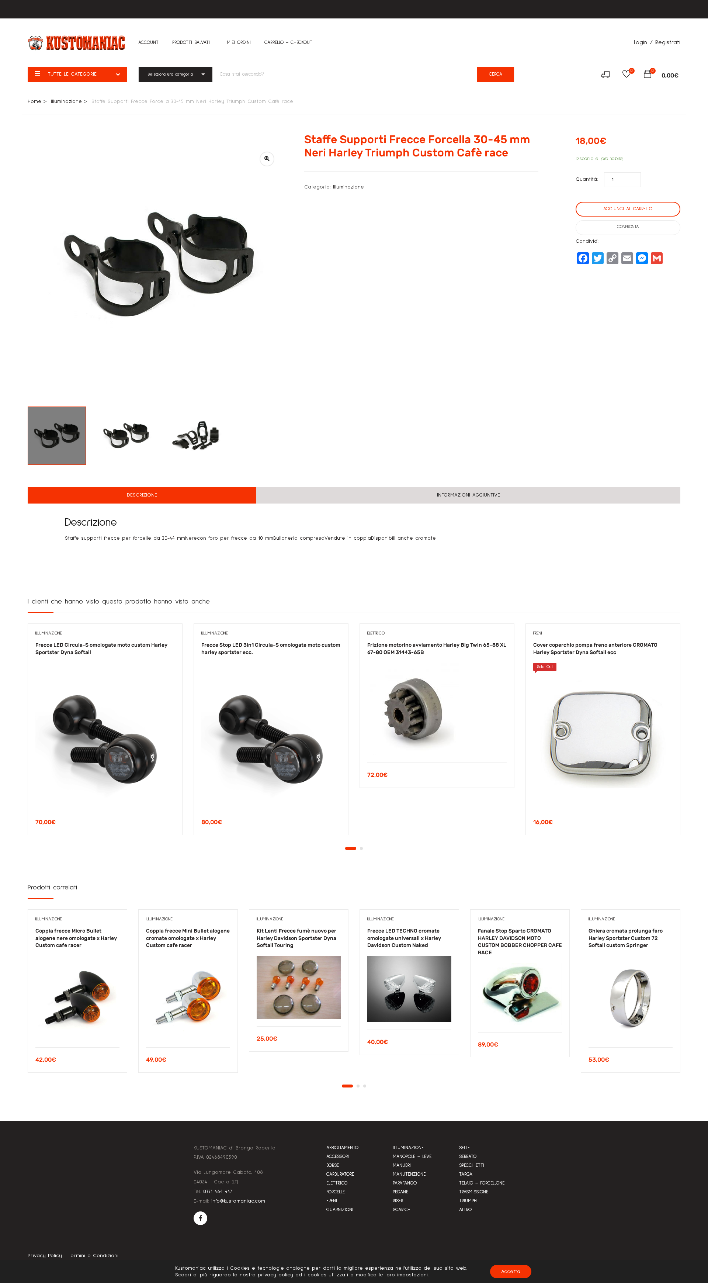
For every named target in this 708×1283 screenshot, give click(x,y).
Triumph (468, 1201)
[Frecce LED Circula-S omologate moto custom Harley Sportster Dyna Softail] (105, 732)
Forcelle (335, 1192)
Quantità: (587, 179)
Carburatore (340, 1174)
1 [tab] (350, 848)
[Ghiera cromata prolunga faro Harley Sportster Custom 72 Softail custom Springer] (631, 998)
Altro (465, 1209)
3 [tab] (364, 1086)
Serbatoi (468, 1156)
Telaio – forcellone (481, 1183)
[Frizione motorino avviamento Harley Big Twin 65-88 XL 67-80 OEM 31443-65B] (437, 709)
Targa (465, 1174)
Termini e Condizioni (93, 1255)
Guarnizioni (339, 1209)
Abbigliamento (342, 1147)
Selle (464, 1147)
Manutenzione (409, 1174)
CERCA (495, 74)
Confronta (628, 227)
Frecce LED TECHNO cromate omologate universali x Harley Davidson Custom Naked (404, 938)
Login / (643, 42)
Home (34, 101)
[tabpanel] (105, 734)
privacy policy (275, 1274)
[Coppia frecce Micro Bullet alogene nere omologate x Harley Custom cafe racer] (77, 998)
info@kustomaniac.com (238, 1201)
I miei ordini (237, 42)
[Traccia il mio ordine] (608, 76)
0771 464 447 (217, 1191)
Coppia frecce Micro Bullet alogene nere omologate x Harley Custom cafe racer (76, 938)
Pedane (400, 1192)
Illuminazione (66, 101)
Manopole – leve (412, 1156)
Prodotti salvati (191, 42)
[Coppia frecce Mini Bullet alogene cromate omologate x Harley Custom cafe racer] (188, 998)
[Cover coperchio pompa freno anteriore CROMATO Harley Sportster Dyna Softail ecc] (603, 732)
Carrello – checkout (288, 42)
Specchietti (471, 1165)
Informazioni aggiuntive (468, 495)
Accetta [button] (510, 1271)
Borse (332, 1165)
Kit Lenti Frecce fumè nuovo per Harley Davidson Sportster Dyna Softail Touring (296, 938)
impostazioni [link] (412, 1274)
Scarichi (402, 1209)
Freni (537, 633)
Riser (398, 1201)
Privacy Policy (45, 1255)
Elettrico (376, 633)
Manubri (402, 1165)
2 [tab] (361, 848)
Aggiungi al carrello (627, 209)
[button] (647, 76)
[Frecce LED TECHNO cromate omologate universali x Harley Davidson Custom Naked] (409, 989)
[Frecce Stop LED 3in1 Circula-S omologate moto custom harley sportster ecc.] (271, 732)
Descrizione (142, 495)
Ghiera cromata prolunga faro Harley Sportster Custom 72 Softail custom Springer (626, 938)
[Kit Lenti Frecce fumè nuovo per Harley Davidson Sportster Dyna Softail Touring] (299, 987)
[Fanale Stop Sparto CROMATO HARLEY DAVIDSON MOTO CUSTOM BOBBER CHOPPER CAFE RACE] (520, 994)
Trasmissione (473, 1192)
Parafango (405, 1183)
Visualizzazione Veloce (105, 791)
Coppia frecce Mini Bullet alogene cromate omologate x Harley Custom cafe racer (188, 938)
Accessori (337, 1156)
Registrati (667, 42)
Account (148, 42)
